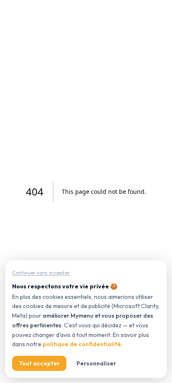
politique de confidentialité (82, 344)
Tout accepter (39, 363)
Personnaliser (96, 363)
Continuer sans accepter (41, 273)
